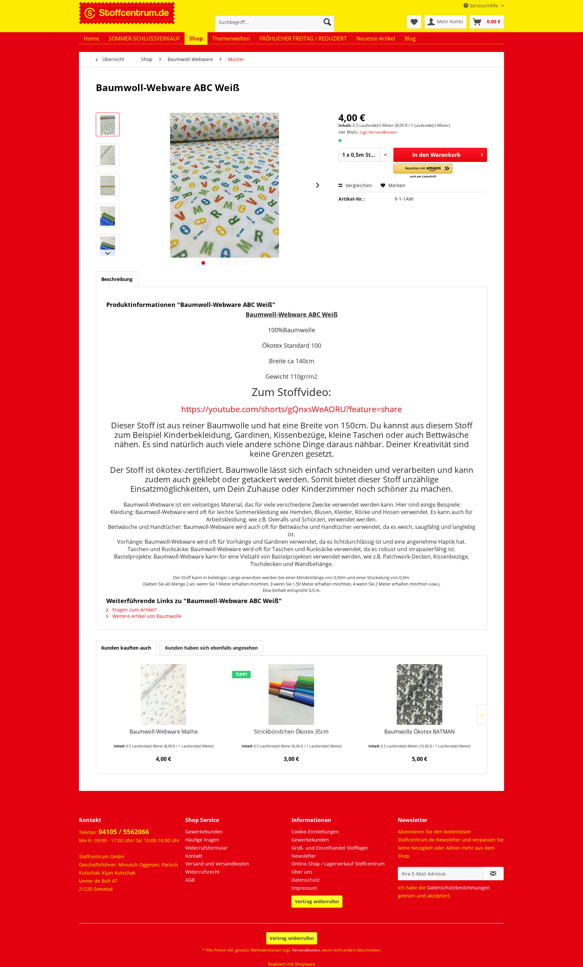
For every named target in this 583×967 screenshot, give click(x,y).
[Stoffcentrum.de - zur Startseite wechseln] (127, 12)
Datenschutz (306, 880)
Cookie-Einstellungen (315, 831)
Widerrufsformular (206, 848)
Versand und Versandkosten (217, 863)
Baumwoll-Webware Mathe (164, 731)
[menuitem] (274, 25)
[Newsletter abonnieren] (493, 873)
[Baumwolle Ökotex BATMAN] (419, 694)
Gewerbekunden (204, 831)
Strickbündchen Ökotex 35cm (291, 731)
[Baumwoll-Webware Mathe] (163, 694)
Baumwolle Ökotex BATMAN (419, 731)
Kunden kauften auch (126, 648)
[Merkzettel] (414, 22)
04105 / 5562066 (124, 831)
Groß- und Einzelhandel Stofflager (330, 848)
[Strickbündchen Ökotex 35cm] (291, 694)
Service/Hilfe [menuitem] (483, 5)
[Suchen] (327, 22)
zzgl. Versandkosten (378, 132)
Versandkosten (306, 950)
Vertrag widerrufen (317, 901)
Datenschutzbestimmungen (458, 887)
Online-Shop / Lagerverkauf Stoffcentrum (338, 863)
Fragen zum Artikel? (134, 609)
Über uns (302, 872)
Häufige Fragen (202, 839)
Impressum (304, 888)
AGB (190, 880)
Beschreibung (117, 279)
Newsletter (304, 856)
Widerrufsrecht (202, 872)
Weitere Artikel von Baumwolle (146, 616)
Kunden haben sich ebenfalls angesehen (211, 648)
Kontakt (193, 856)
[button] (422, 171)
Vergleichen (358, 185)
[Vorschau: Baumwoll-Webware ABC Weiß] (107, 124)
